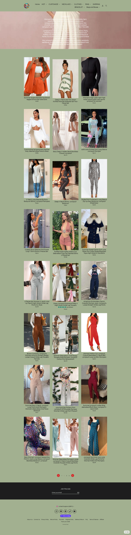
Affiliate (102, 519)
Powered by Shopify (65, 524)
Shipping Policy (69, 519)
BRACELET (79, 7)
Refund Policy (54, 519)
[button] (62, 307)
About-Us (29, 519)
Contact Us (37, 519)
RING (87, 4)
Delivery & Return (79, 519)
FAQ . (86, 519)
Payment (61, 519)
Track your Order (65, 521)
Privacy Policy (45, 519)
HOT (43, 4)
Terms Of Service (94, 519)
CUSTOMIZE (53, 4)
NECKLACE (66, 4)
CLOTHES (78, 4)
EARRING (96, 4)
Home (37, 4)
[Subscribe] (78, 492)
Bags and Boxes (92, 7)
